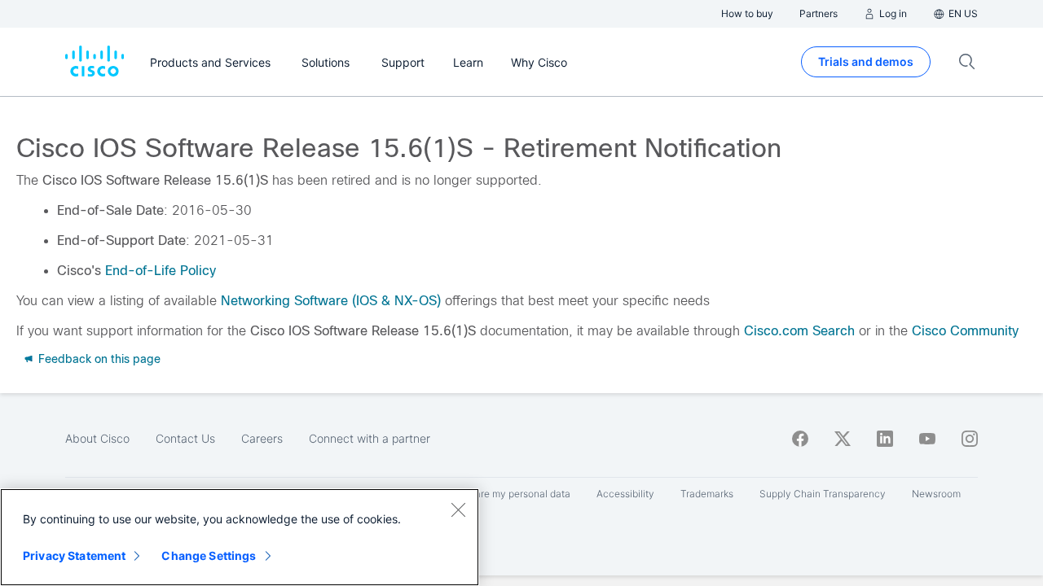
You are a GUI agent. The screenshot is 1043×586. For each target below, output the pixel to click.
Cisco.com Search (799, 331)
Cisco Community (965, 331)
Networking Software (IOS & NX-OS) (331, 301)
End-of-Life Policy (160, 271)
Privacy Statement (74, 555)
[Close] (458, 509)
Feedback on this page (98, 358)
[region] (239, 537)
